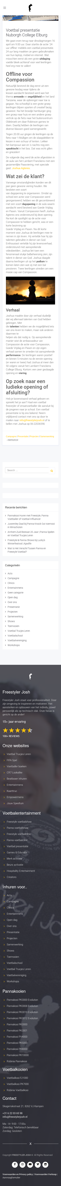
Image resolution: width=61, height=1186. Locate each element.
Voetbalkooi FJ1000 (17, 1077)
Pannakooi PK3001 (17, 1030)
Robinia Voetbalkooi (17, 1090)
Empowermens (15, 797)
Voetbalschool (15, 635)
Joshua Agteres (21, 168)
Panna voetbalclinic (17, 840)
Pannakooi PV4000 (17, 1036)
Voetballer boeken (16, 766)
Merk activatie (14, 858)
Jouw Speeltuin (15, 803)
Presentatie (23, 436)
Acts (10, 573)
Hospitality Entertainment (21, 870)
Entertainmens (15, 587)
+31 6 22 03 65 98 (12, 1113)
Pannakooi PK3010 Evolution (22, 1012)
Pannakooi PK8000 (17, 1049)
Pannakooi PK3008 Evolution (22, 1006)
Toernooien (13, 626)
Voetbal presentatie (17, 846)
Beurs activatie (15, 864)
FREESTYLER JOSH (21, 1155)
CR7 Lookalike (14, 772)
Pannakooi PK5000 (17, 1042)
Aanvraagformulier (11, 1177)
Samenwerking (47, 436)
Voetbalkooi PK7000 (18, 1084)
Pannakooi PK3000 (17, 1024)
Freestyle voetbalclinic (19, 834)
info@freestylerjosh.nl (15, 1116)
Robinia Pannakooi (17, 1061)
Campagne (11, 436)
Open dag (13, 597)
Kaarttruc (12, 791)
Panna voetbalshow (17, 827)
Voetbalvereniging (17, 640)
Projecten (34, 436)
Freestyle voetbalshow (19, 821)
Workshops (14, 645)
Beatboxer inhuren (17, 778)
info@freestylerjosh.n (31, 420)
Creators (11, 877)
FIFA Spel (12, 760)
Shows (11, 621)
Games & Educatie (17, 852)
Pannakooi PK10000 (18, 1055)
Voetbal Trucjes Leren (19, 630)
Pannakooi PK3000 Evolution (22, 999)
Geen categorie (15, 592)
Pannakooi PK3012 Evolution (22, 1018)
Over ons (12, 602)
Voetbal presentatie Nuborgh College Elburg (26, 32)
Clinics (11, 583)
